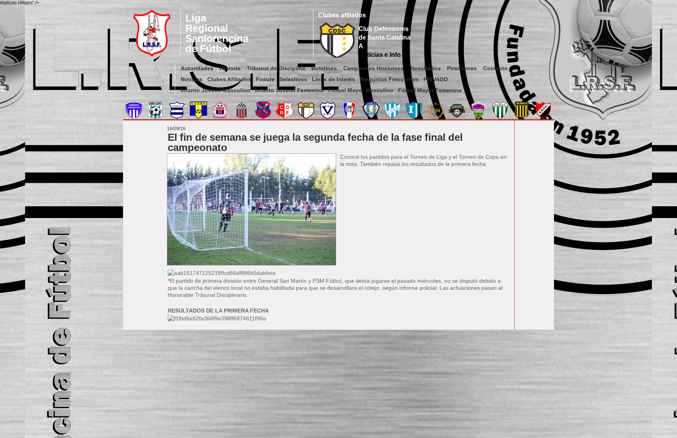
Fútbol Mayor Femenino (430, 90)
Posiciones (462, 68)
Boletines (324, 68)
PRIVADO (436, 79)
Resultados (425, 68)
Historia (230, 68)
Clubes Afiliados (229, 79)
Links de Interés (333, 79)
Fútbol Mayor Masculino (360, 90)
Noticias (192, 79)
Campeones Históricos (373, 68)
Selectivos (293, 79)
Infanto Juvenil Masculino (215, 90)
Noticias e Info (379, 54)
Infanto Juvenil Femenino (289, 90)
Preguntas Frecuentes (389, 79)
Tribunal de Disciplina (276, 68)
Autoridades (197, 68)
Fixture (265, 79)
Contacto (495, 68)
